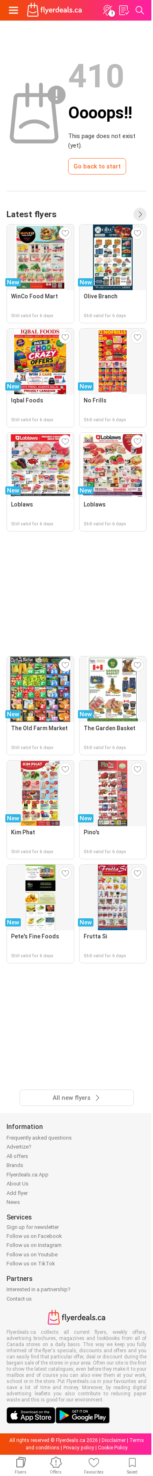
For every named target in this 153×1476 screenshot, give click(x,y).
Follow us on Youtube (32, 1254)
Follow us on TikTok (31, 1263)
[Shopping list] (123, 10)
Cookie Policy (113, 1448)
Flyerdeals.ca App (28, 1175)
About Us (18, 1184)
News (13, 1202)
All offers (17, 1156)
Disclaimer (114, 1440)
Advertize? (19, 1147)
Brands (15, 1165)
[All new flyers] (139, 214)
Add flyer (17, 1193)
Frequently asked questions (39, 1138)
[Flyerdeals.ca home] (54, 10)
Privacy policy (78, 1448)
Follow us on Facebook (34, 1236)
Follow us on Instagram (34, 1245)
